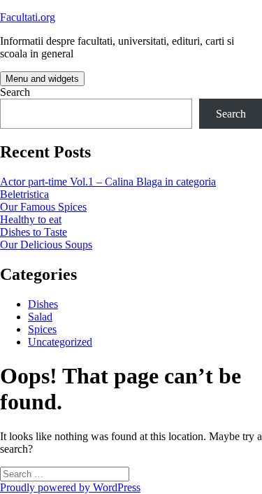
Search (15, 92)
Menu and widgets (42, 78)
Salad (40, 317)
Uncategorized (60, 342)
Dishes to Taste (33, 232)
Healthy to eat (30, 219)
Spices (42, 329)
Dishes (43, 304)
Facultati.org (27, 17)
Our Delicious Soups (46, 244)
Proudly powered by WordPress (70, 487)
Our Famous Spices (43, 207)
